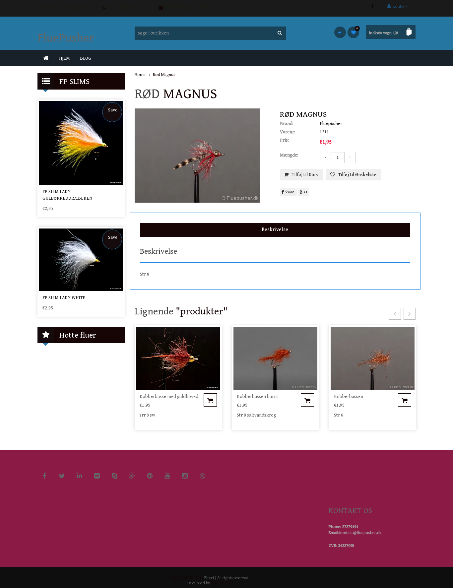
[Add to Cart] (210, 400)
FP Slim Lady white (63, 297)
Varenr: (287, 132)
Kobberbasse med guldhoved (169, 396)
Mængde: (289, 155)
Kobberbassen (348, 396)
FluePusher (65, 38)
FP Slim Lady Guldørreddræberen (67, 195)
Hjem (64, 58)
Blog (85, 58)
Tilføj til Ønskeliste (357, 174)
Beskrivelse (275, 230)
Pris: (284, 140)
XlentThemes (222, 583)
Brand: (286, 123)
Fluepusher (331, 123)
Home (140, 74)
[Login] (340, 32)
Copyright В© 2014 (186, 578)
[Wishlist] (353, 32)
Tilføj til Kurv (305, 174)
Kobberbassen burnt (257, 396)
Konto (398, 6)
